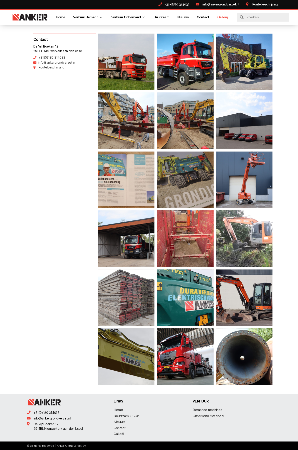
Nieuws (183, 17)
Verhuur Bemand (85, 17)
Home (60, 17)
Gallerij (222, 17)
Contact (203, 17)
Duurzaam (161, 17)
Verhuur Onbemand (126, 17)
